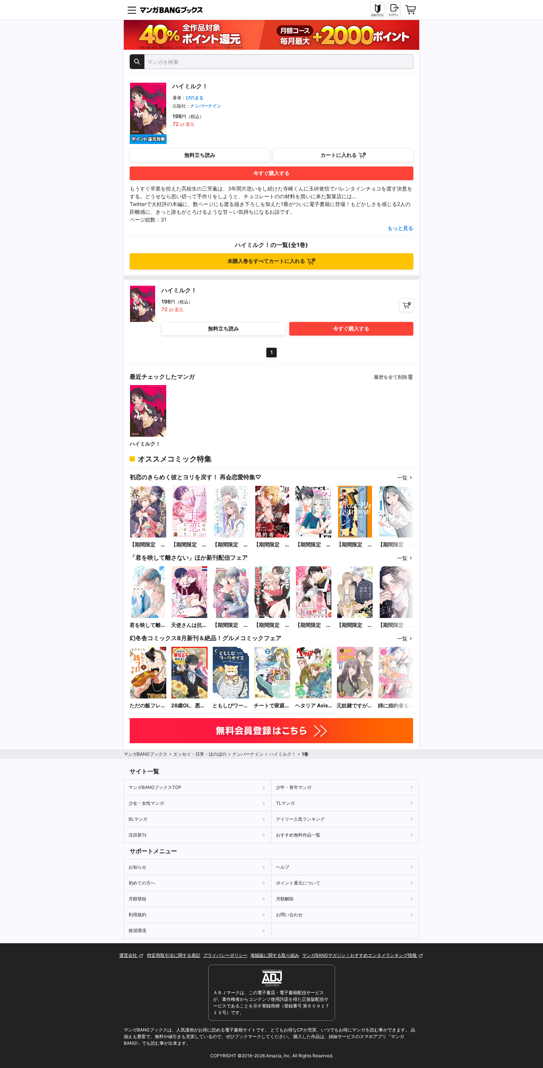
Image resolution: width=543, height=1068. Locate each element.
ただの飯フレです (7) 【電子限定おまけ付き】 (148, 705)
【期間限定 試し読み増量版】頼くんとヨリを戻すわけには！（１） (355, 544)
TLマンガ (285, 803)
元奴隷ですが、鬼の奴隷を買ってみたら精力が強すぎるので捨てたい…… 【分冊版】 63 (355, 705)
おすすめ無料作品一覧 (298, 835)
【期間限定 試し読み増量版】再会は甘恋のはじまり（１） (189, 544)
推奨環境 (137, 930)
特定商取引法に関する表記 (173, 955)
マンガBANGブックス (145, 754)
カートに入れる (339, 155)
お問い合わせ (289, 914)
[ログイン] (393, 9)
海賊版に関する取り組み (274, 955)
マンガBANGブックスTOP (155, 787)
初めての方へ (142, 883)
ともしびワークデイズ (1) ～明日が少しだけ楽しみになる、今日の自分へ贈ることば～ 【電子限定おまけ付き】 (230, 705)
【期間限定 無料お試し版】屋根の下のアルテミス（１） (396, 544)
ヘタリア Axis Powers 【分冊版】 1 (313, 705)
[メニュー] (132, 10)
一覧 (402, 477)
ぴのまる (195, 97)
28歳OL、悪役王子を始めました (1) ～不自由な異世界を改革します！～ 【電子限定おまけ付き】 (189, 705)
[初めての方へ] (377, 10)
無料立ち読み (199, 155)
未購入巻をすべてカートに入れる (266, 261)
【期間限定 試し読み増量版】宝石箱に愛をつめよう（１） (230, 544)
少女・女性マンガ (146, 803)
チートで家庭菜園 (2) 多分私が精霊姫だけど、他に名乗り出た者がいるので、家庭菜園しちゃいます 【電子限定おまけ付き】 (272, 705)
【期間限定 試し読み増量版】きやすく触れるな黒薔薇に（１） (272, 544)
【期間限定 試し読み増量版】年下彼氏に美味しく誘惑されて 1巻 (355, 625)
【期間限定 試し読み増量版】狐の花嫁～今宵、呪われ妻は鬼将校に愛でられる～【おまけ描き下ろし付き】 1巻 (313, 625)
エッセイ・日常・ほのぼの (199, 754)
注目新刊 (137, 835)
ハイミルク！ (145, 443)
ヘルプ (282, 867)
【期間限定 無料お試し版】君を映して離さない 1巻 (396, 625)
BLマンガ (138, 819)
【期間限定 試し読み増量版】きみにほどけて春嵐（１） (148, 544)
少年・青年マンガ (293, 787)
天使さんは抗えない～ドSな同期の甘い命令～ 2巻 (189, 625)
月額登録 (137, 899)
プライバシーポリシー (225, 955)
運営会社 (128, 955)
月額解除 (285, 899)
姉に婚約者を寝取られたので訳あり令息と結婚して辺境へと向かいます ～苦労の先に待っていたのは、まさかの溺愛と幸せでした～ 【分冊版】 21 (396, 705)
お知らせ (137, 867)
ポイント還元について (298, 883)
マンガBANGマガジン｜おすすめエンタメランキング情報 (360, 955)
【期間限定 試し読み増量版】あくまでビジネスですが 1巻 (272, 625)
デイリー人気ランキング (300, 819)
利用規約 (137, 914)
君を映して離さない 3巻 (148, 625)
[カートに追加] (406, 305)
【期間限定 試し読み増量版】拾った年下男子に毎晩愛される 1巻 (230, 625)
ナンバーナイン (205, 106)
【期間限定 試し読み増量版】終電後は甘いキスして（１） (313, 544)
